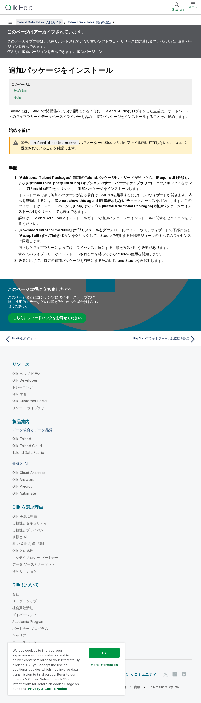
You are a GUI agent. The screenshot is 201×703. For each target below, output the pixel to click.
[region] (66, 668)
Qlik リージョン (24, 571)
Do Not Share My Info (163, 687)
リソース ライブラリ (28, 408)
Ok (104, 653)
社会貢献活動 (22, 608)
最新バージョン (89, 51)
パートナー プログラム (30, 628)
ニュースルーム (24, 642)
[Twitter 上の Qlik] (165, 674)
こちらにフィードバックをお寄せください (47, 317)
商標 (137, 687)
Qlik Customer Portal (29, 401)
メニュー (193, 9)
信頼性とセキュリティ (29, 523)
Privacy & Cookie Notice (47, 689)
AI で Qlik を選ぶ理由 (28, 544)
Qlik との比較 (22, 550)
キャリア (19, 635)
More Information (104, 665)
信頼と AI (19, 537)
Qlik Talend (21, 439)
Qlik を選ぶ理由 (24, 516)
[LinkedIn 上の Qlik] (174, 674)
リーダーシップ (24, 601)
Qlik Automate (24, 493)
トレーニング (22, 387)
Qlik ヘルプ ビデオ (26, 373)
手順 (17, 97)
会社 (15, 594)
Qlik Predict (22, 486)
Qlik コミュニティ (141, 674)
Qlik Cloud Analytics (28, 473)
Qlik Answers (23, 479)
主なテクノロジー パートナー (35, 557)
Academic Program (28, 621)
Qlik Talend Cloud (27, 446)
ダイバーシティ (24, 615)
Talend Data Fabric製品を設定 (89, 22)
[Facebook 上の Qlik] (184, 674)
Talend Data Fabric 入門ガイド (39, 22)
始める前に (22, 90)
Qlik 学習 (19, 394)
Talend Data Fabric (28, 452)
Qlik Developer (24, 380)
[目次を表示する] (9, 22)
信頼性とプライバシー (29, 530)
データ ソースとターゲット (33, 564)
